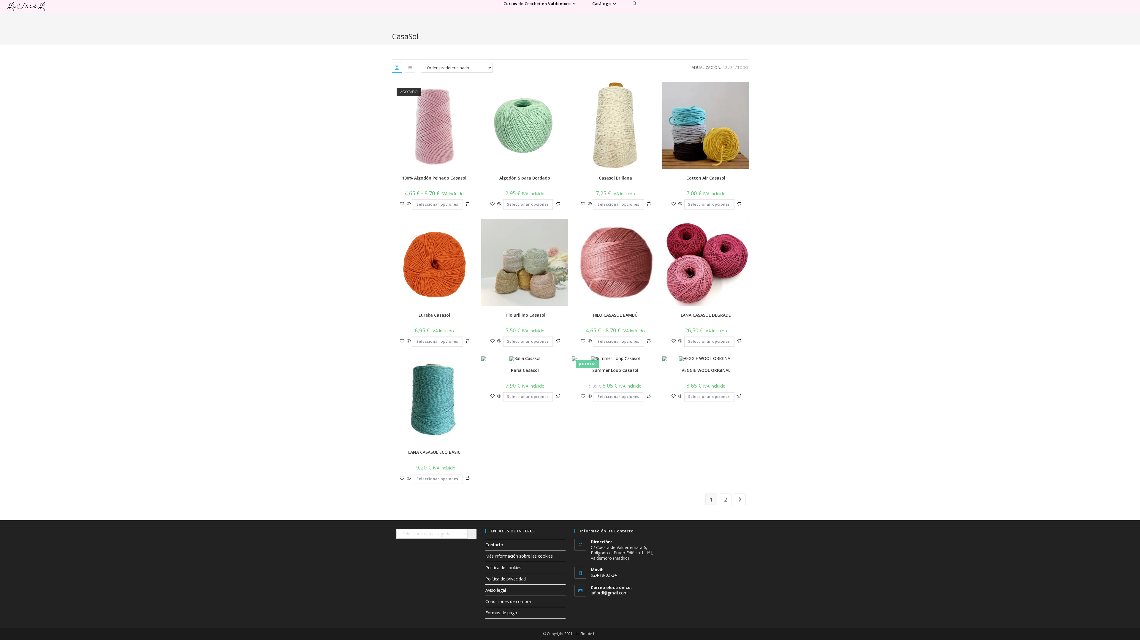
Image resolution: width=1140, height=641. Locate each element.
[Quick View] (409, 204)
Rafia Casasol (525, 370)
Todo (742, 67)
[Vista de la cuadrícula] (397, 68)
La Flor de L (25, 6)
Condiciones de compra (508, 601)
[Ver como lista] (410, 68)
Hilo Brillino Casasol (524, 315)
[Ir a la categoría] (472, 534)
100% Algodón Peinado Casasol (434, 178)
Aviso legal (495, 590)
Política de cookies (503, 567)
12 (725, 67)
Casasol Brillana (615, 178)
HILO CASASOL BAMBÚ (615, 315)
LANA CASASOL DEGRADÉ (706, 315)
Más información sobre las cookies (519, 556)
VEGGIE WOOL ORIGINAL (706, 370)
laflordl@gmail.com (609, 593)
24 (732, 67)
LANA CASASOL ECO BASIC (434, 452)
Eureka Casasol (434, 315)
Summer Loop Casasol (615, 370)
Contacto (494, 545)
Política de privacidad (505, 579)
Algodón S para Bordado (524, 178)
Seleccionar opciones (437, 204)
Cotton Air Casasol (705, 178)
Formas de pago (501, 612)
